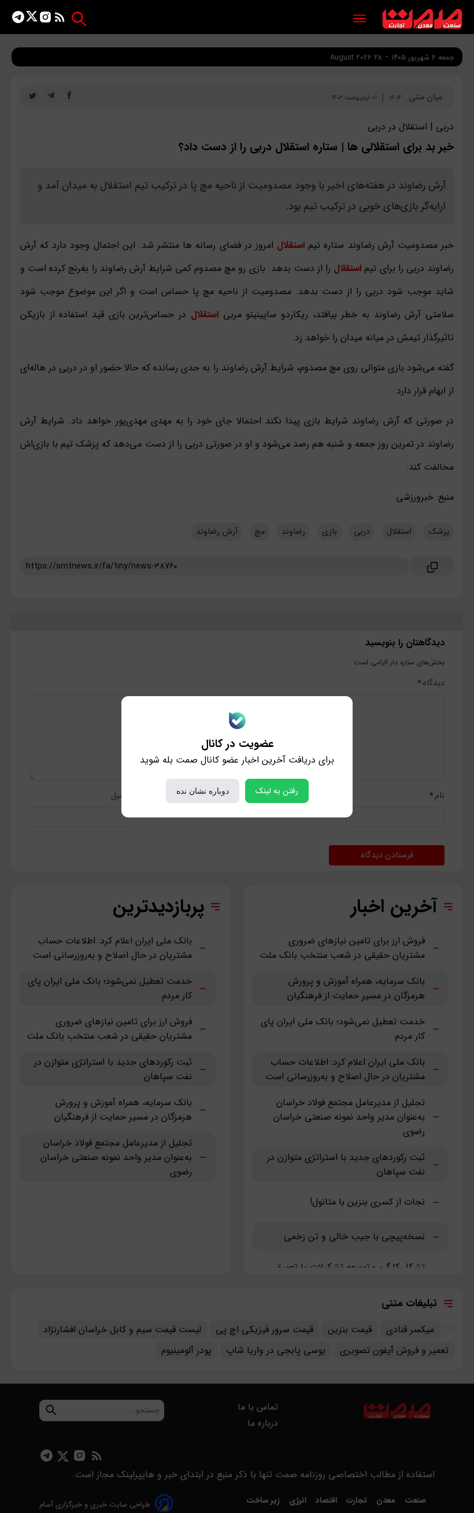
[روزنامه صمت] (422, 19)
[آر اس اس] (60, 19)
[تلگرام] (18, 19)
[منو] (359, 19)
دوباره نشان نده (202, 790)
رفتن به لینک (276, 791)
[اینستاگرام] (45, 19)
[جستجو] (79, 19)
